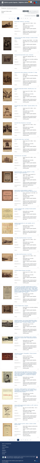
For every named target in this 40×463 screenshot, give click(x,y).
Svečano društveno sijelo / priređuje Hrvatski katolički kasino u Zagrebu (25, 209)
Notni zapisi (25, 186)
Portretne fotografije (27, 49)
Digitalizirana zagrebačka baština (29, 32)
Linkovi (3, 448)
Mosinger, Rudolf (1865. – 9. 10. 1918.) (30, 40)
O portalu (4, 445)
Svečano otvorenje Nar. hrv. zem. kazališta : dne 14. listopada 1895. (24, 224)
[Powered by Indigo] (36, 461)
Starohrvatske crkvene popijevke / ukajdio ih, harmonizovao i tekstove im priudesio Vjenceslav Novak (25, 191)
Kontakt (3, 453)
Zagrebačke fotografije (27, 365)
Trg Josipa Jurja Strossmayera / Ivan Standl (23, 237)
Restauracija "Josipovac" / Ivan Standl (21, 21)
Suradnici (4, 450)
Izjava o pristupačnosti (6, 443)
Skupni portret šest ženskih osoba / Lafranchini (23, 54)
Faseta (24, 11)
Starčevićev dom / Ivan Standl (20, 155)
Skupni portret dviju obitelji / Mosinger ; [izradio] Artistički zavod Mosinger (26, 38)
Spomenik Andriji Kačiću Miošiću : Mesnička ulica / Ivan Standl (25, 89)
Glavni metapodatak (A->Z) (32, 12)
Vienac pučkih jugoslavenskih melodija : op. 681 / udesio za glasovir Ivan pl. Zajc (26, 406)
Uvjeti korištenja (5, 447)
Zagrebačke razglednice (27, 331)
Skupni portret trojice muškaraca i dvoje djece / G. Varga (25, 72)
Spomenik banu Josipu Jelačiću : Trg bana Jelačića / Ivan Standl (25, 106)
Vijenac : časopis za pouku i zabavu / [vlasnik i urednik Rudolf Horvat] (25, 424)
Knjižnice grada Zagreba (12, 8)
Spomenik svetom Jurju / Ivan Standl (21, 139)
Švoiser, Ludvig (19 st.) (27, 356)
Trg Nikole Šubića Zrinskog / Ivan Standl (22, 270)
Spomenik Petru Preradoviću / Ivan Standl (22, 122)
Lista (27, 11)
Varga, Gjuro (25, 74)
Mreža (30, 11)
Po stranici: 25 (35, 11)
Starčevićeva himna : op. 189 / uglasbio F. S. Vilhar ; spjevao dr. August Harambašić (24, 172)
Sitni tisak (25, 219)
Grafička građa (26, 33)
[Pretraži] (38, 16)
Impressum (4, 452)
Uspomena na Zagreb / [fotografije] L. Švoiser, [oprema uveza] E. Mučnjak (25, 354)
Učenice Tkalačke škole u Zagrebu (21, 305)
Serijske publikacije (26, 435)
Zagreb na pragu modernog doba (29, 31)
